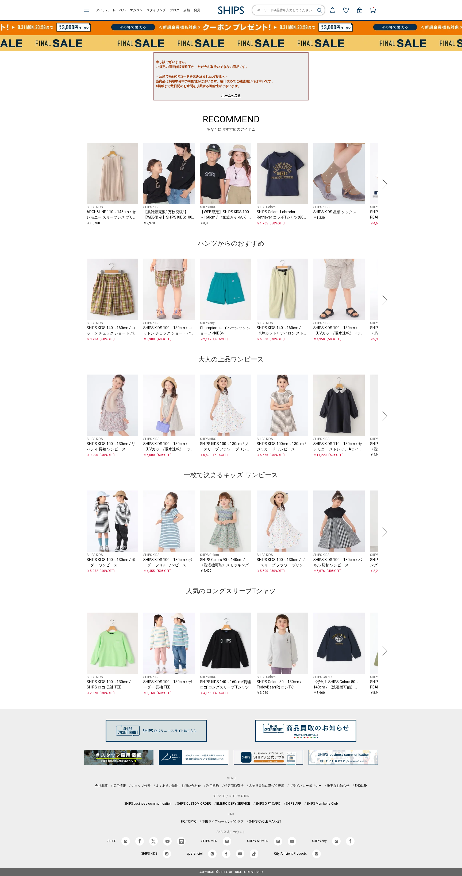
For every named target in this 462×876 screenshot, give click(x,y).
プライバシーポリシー (306, 786)
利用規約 (212, 786)
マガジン (136, 10)
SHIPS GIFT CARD (267, 803)
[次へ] (383, 184)
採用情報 (119, 786)
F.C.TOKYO (189, 821)
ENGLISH (361, 786)
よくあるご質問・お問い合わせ (178, 786)
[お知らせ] (332, 10)
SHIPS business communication (148, 803)
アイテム (102, 10)
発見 (197, 10)
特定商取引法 (234, 786)
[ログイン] (359, 10)
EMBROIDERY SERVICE (233, 803)
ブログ (174, 10)
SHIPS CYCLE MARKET (265, 821)
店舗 (186, 10)
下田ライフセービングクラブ (223, 821)
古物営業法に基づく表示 (266, 786)
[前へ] (78, 184)
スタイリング (156, 10)
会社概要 (101, 786)
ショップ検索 (141, 786)
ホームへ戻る (231, 96)
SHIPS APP (293, 803)
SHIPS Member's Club (322, 803)
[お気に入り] (346, 10)
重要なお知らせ (338, 786)
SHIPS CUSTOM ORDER (194, 803)
